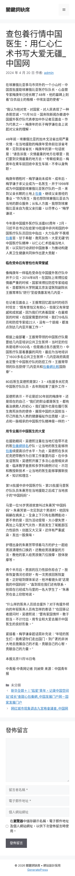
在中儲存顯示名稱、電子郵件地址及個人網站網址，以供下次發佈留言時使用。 (39, 826)
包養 (38, 194)
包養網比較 (51, 367)
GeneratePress (37, 870)
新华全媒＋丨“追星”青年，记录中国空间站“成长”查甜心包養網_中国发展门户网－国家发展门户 (37, 696)
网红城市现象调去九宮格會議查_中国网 (39, 708)
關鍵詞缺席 (18, 10)
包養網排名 (20, 446)
